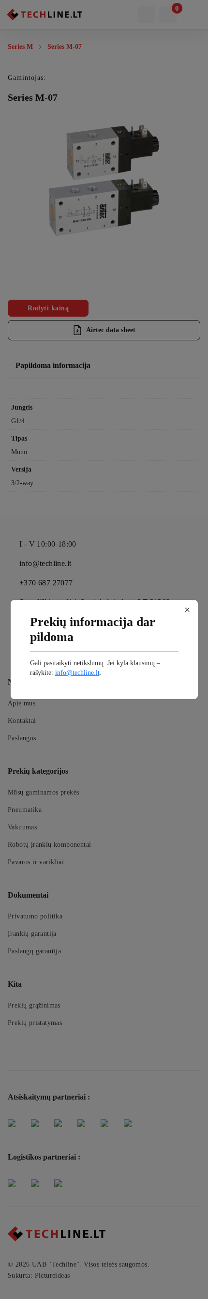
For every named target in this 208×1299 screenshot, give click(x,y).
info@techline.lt (77, 672)
